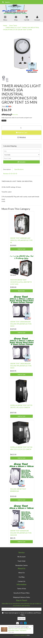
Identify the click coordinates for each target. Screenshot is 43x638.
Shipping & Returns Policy (21, 597)
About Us (21, 572)
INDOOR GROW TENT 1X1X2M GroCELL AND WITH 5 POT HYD (21, 282)
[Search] (3, 2)
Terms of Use (21, 588)
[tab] (7, 169)
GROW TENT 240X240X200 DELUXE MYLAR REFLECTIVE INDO (21, 366)
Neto (28, 635)
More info (15, 114)
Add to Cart (22, 132)
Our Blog (21, 577)
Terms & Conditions (26, 613)
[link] (21, 623)
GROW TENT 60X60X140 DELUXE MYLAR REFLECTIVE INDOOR (21, 533)
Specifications (19, 169)
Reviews (6, 173)
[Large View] (5, 79)
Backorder (21, 291)
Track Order (21, 561)
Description (7, 169)
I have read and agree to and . (22, 614)
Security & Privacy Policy (22, 593)
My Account (21, 557)
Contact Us (21, 581)
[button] (21, 137)
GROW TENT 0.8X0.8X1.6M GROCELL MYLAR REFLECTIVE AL (21, 240)
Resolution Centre (21, 565)
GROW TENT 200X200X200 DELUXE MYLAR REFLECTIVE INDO (21, 324)
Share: (4, 106)
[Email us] (17, 623)
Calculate (22, 162)
